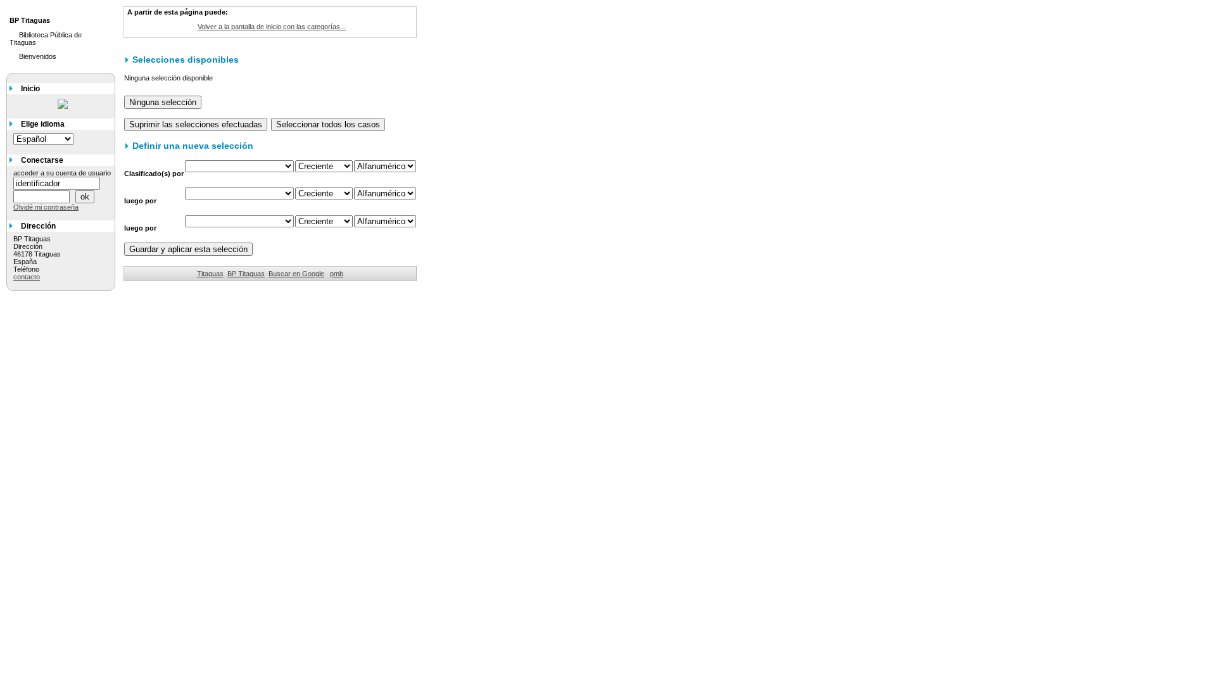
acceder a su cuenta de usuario (62, 173)
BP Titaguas (246, 273)
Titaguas (210, 273)
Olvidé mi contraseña (46, 207)
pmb (336, 273)
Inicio (30, 88)
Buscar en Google (296, 273)
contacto (26, 277)
